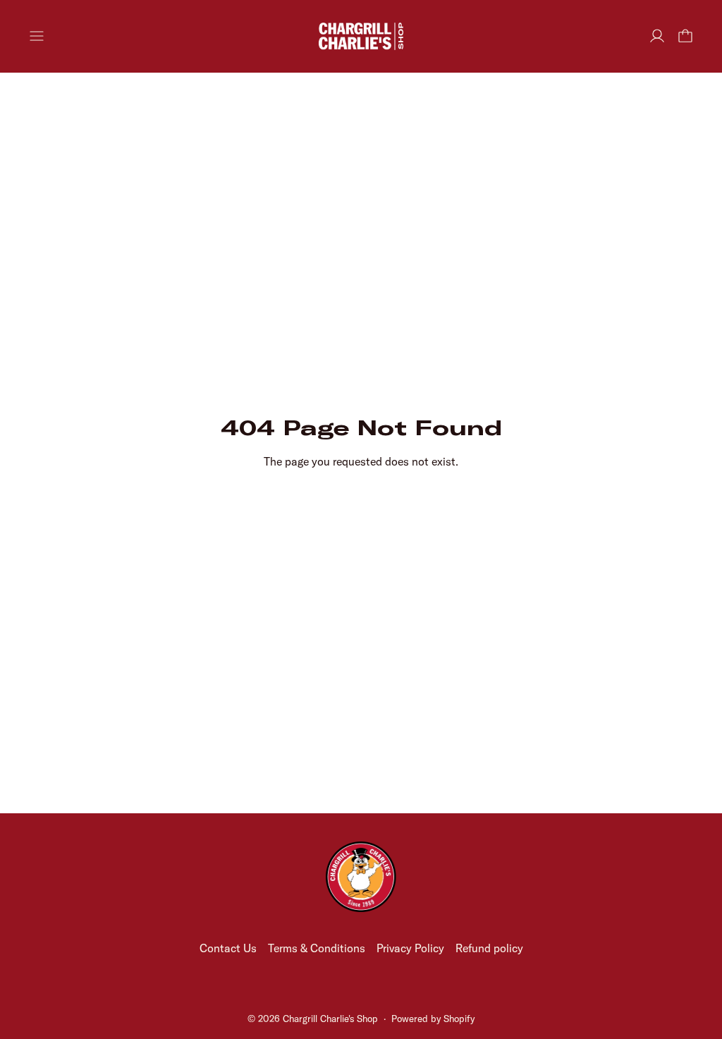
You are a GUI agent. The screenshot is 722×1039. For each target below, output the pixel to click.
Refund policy (489, 948)
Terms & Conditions (316, 948)
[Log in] (657, 36)
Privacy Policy (410, 948)
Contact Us (228, 948)
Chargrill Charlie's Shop (330, 1018)
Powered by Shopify (433, 1018)
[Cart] (685, 36)
